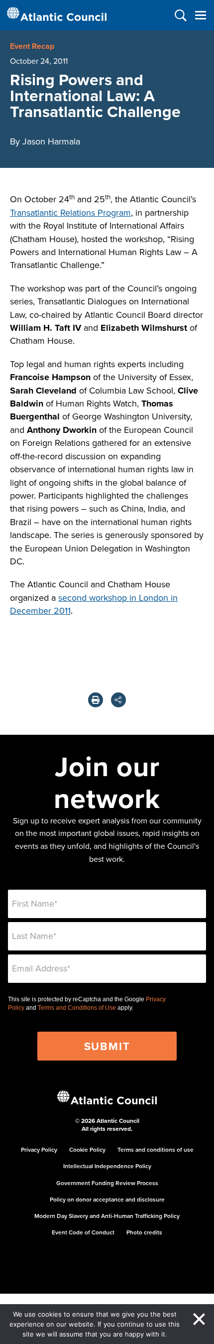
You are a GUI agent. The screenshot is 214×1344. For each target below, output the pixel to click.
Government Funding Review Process (107, 1183)
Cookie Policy (87, 1149)
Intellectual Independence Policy (107, 1166)
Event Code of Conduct (83, 1232)
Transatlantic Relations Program (70, 212)
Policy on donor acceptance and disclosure (107, 1199)
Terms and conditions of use (155, 1149)
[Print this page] (95, 699)
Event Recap (32, 46)
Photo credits (144, 1232)
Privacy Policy (39, 1149)
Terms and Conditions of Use (77, 1007)
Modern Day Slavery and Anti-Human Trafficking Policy (107, 1215)
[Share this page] (118, 699)
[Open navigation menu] (200, 15)
